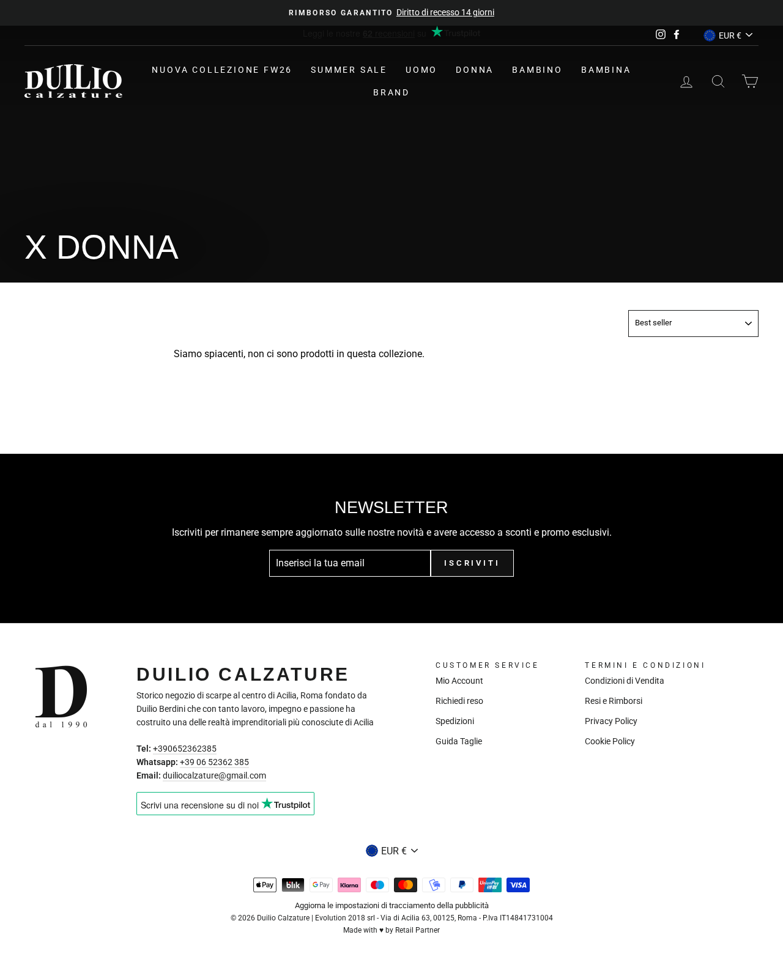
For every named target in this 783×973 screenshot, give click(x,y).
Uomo (421, 70)
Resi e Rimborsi (613, 701)
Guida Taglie (459, 741)
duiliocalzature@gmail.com (214, 775)
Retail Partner (417, 930)
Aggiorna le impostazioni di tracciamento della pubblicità (392, 905)
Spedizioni (455, 721)
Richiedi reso (459, 701)
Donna (475, 70)
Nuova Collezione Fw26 (222, 70)
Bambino (537, 70)
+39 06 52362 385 (214, 762)
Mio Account (459, 681)
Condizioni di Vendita (624, 681)
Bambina (606, 70)
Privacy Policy (611, 721)
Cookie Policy (610, 741)
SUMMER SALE (349, 70)
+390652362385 (185, 748)
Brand (391, 92)
